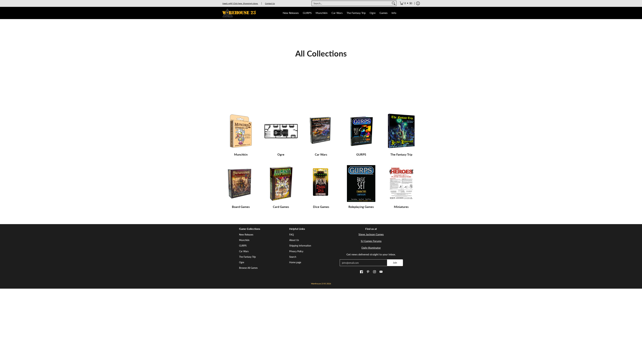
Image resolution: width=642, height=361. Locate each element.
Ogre (280, 154)
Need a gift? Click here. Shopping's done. (240, 3)
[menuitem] (406, 3)
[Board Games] (240, 183)
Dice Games (321, 207)
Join (395, 262)
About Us (294, 240)
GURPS (361, 154)
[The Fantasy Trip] (401, 131)
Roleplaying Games (361, 207)
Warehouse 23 (317, 283)
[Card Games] (280, 183)
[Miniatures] (401, 183)
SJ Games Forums (371, 241)
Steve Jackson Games (371, 234)
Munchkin (241, 154)
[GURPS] (361, 131)
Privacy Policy (296, 251)
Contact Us (270, 3)
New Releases (246, 234)
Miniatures (401, 207)
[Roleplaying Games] (361, 183)
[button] (361, 272)
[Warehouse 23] (239, 13)
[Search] (393, 3)
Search (292, 256)
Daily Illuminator (371, 247)
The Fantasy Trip (401, 154)
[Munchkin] (240, 131)
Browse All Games (248, 267)
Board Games (241, 207)
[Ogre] (280, 131)
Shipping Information (300, 245)
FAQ (291, 234)
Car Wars (321, 154)
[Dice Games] (321, 183)
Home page (295, 262)
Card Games (281, 207)
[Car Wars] (321, 131)
